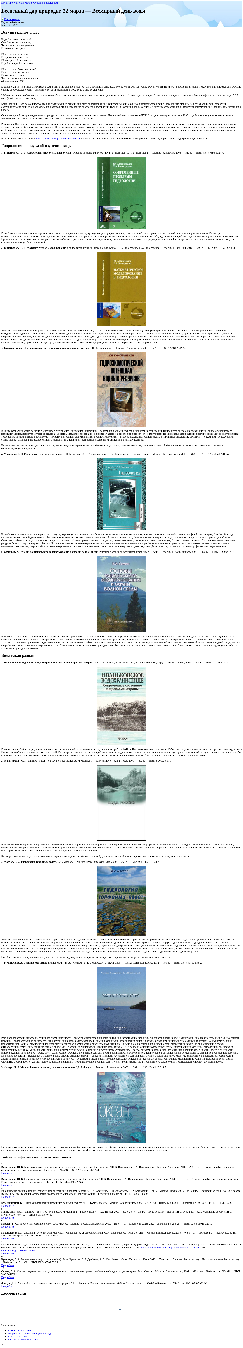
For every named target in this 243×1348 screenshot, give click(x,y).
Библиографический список (24, 1339)
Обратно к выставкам (45, 2)
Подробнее (7, 1173)
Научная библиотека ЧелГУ (17, 2)
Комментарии (12, 19)
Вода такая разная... (19, 1336)
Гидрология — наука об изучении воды (30, 1333)
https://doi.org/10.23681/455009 (18, 1250)
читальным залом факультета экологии (58, 138)
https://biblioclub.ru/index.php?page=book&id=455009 (170, 1247)
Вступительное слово (20, 1330)
